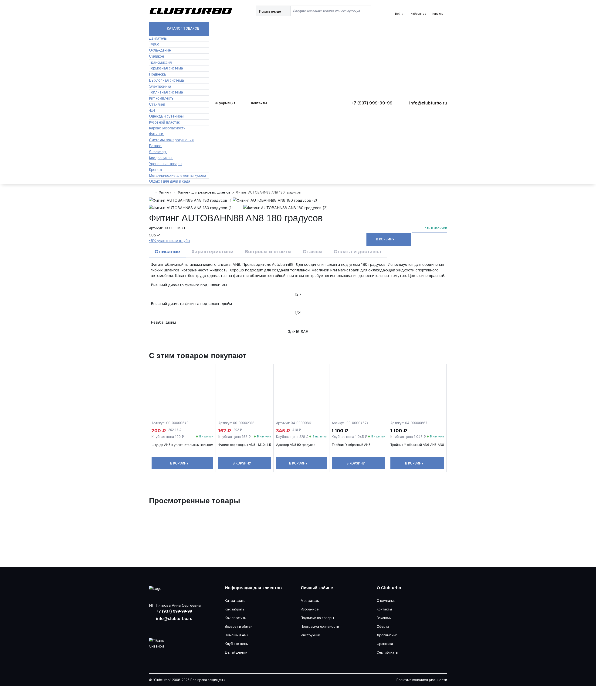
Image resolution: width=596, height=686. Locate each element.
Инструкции (310, 635)
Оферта (383, 626)
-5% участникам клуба (169, 240)
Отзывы (312, 251)
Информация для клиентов (253, 588)
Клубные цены (236, 644)
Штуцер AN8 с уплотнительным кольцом (182, 445)
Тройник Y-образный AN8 (351, 445)
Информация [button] (224, 103)
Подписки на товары (317, 618)
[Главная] (151, 192)
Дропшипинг (387, 635)
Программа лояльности (320, 626)
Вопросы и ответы (268, 251)
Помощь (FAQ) (236, 635)
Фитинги (165, 192)
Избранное (310, 609)
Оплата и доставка (357, 251)
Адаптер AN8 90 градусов (295, 445)
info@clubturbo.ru (428, 102)
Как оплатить (235, 618)
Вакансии (384, 618)
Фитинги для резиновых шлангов (203, 192)
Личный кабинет (318, 588)
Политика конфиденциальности (421, 680)
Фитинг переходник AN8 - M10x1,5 (244, 445)
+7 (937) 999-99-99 (372, 102)
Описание (167, 251)
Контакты (259, 103)
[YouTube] (168, 627)
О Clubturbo (389, 588)
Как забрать (234, 609)
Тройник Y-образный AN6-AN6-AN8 (417, 445)
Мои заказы (310, 601)
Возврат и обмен (238, 626)
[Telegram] (183, 627)
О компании (386, 601)
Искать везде (270, 11)
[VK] (153, 627)
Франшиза (385, 644)
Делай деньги (236, 652)
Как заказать (235, 601)
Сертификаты (387, 652)
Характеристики (212, 251)
